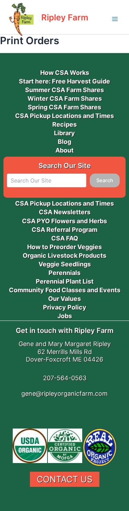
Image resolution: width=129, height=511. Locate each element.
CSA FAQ (64, 238)
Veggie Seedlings (65, 264)
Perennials (64, 272)
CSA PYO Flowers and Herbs (64, 221)
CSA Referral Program (64, 229)
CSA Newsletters (64, 212)
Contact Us (65, 479)
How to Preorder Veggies (64, 246)
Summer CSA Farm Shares (64, 90)
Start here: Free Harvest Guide (64, 81)
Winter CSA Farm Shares (65, 98)
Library (64, 133)
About (64, 150)
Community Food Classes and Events (64, 290)
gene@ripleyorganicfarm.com (64, 393)
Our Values (64, 298)
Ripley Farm (64, 17)
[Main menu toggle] (115, 19)
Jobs (64, 316)
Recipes (64, 124)
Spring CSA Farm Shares (64, 107)
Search (104, 180)
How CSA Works (64, 72)
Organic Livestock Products (64, 255)
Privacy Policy (64, 307)
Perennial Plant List (65, 281)
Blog (64, 141)
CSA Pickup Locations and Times (64, 115)
